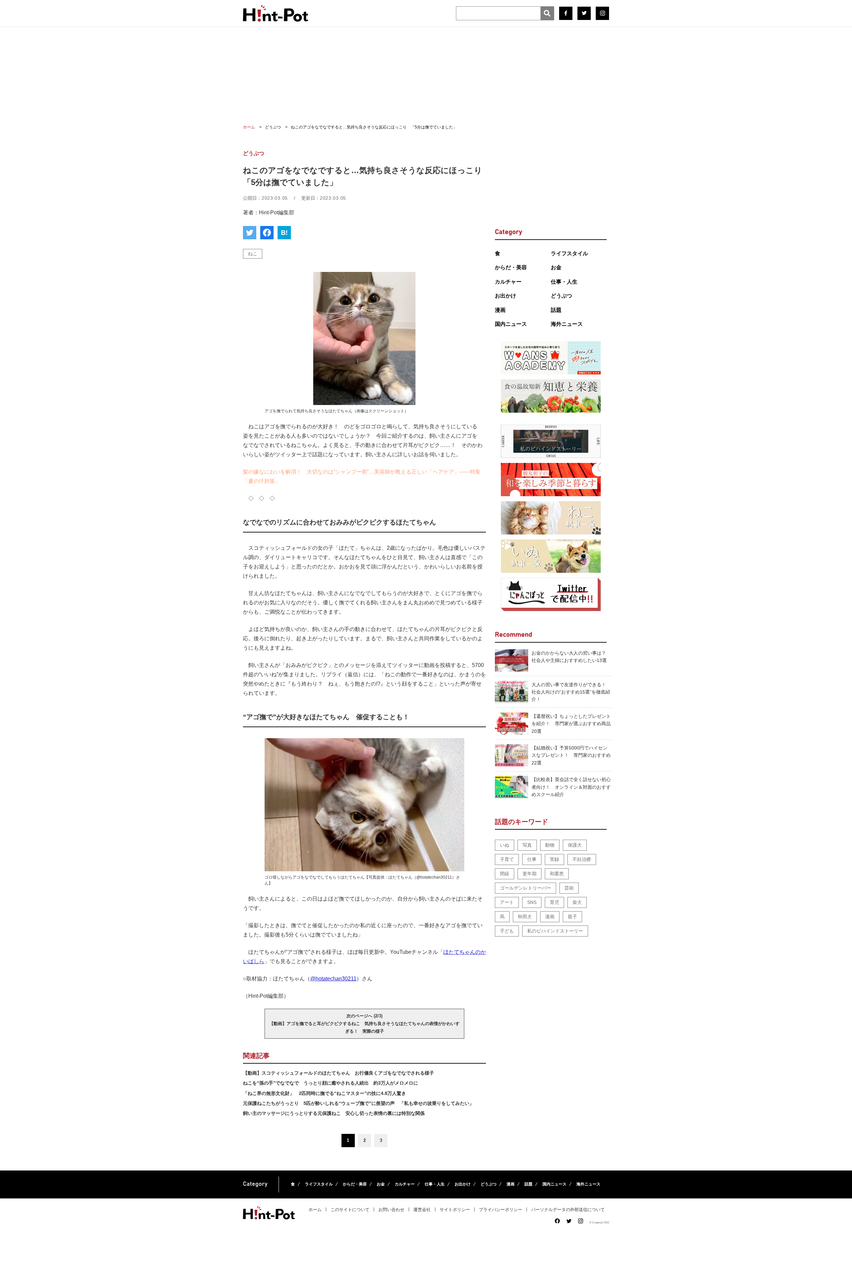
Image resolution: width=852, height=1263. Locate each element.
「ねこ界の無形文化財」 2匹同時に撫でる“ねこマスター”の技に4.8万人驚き (324, 1093)
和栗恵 (557, 873)
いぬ (504, 845)
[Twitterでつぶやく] (249, 232)
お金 (556, 267)
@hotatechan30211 (333, 978)
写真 (527, 845)
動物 (549, 845)
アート (507, 902)
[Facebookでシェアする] (267, 232)
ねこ (252, 253)
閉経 (504, 873)
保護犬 (575, 845)
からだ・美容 (511, 267)
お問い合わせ (391, 1209)
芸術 (569, 888)
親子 (572, 916)
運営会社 (422, 1209)
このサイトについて (349, 1209)
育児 (554, 902)
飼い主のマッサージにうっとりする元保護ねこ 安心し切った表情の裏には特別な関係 (334, 1113)
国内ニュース (511, 324)
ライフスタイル (569, 253)
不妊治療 (581, 859)
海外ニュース (567, 324)
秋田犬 (525, 916)
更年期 (529, 873)
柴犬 (577, 902)
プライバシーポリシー (500, 1209)
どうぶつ (561, 296)
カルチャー (508, 282)
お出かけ (505, 296)
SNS (531, 902)
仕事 (531, 859)
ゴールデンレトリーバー (525, 888)
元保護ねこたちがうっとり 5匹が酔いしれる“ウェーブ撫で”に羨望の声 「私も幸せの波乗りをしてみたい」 (358, 1103)
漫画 (500, 310)
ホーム (315, 1209)
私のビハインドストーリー (555, 931)
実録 (554, 859)
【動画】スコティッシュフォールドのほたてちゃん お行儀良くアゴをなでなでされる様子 (338, 1073)
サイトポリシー (455, 1209)
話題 (556, 310)
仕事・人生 (564, 282)
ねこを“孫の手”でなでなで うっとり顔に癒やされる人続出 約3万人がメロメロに (330, 1083)
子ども (507, 931)
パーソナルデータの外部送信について (568, 1209)
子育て (507, 859)
